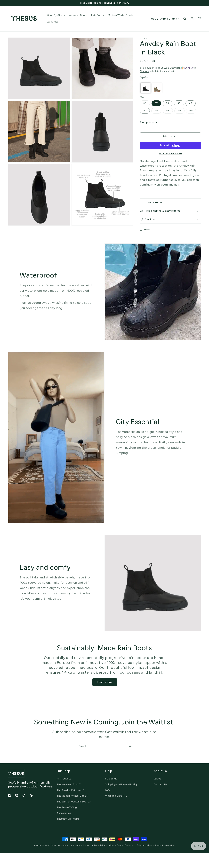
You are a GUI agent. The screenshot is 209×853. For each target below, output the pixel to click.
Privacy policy (107, 845)
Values (157, 778)
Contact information (165, 845)
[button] (56, 15)
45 (192, 111)
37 (156, 103)
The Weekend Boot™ (69, 784)
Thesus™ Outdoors (51, 845)
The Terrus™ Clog (67, 807)
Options (145, 77)
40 (190, 103)
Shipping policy (144, 845)
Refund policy (90, 845)
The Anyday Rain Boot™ (71, 790)
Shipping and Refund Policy (121, 784)
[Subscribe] (130, 746)
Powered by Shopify (70, 845)
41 (144, 110)
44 (181, 111)
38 (167, 103)
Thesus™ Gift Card (68, 818)
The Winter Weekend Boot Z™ (74, 801)
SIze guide (111, 778)
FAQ (107, 790)
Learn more (104, 682)
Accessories (64, 813)
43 (169, 111)
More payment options (170, 153)
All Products (64, 778)
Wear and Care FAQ (116, 795)
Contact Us (160, 784)
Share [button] (147, 229)
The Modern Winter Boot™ (72, 795)
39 (179, 103)
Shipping (144, 71)
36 (146, 104)
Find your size (148, 122)
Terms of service (125, 845)
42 (158, 111)
